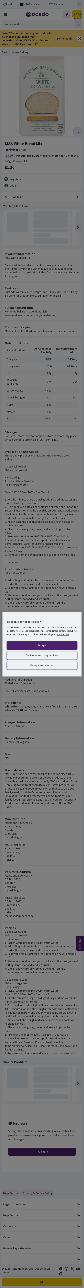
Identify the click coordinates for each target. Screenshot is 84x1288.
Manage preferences (41, 665)
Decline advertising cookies (42, 655)
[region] (42, 644)
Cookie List (63, 634)
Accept (42, 645)
